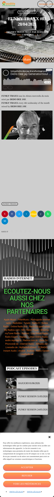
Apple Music (10, 319)
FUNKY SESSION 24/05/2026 (33, 409)
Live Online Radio (39, 333)
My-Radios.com (12, 330)
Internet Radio (27, 344)
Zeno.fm (43, 340)
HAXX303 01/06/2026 (29, 383)
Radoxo (25, 333)
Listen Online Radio (38, 336)
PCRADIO (43, 347)
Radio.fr (36, 323)
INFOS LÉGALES (16, 492)
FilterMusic (23, 319)
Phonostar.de (11, 344)
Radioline (17, 323)
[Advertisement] (27, 170)
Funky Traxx (27, 12)
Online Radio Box (19, 326)
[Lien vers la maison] (8, 4)
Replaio (23, 336)
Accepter (27, 467)
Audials (30, 350)
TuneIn (27, 323)
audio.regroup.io (13, 340)
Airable (21, 350)
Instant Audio (10, 350)
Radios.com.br (30, 340)
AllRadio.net (42, 344)
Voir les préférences (27, 484)
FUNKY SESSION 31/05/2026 (33, 396)
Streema (44, 330)
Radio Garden (43, 350)
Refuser (27, 476)
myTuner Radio (12, 333)
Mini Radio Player (30, 330)
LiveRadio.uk (27, 354)
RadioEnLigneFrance (39, 326)
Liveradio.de (11, 347)
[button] (49, 437)
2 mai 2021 (25, 35)
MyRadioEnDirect (27, 347)
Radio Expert (11, 336)
